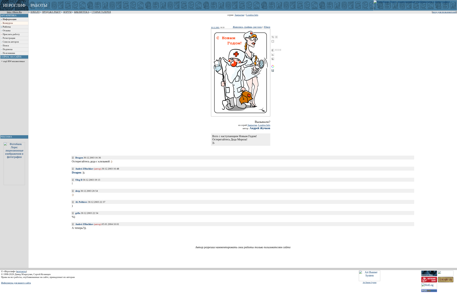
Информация (9, 19)
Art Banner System (369, 282)
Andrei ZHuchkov (84, 168)
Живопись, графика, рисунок (247, 27)
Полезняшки (9, 53)
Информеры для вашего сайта (16, 282)
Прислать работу (11, 34)
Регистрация (9, 38)
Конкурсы (8, 23)
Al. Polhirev (81, 202)
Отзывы (7, 30)
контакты (21, 271)
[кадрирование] (272, 37)
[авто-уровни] (272, 58)
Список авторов (11, 42)
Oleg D (78, 179)
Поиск (6, 45)
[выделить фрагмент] (272, 41)
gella (77, 213)
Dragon (79, 157)
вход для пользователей (444, 12)
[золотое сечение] (276, 37)
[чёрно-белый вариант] (272, 50)
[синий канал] (280, 50)
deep (77, 191)
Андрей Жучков (260, 128)
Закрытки (239, 15)
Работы (7, 27)
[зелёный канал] (278, 50)
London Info (252, 15)
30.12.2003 (215, 27)
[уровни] (272, 54)
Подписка (7, 49)
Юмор (267, 27)
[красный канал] (276, 50)
